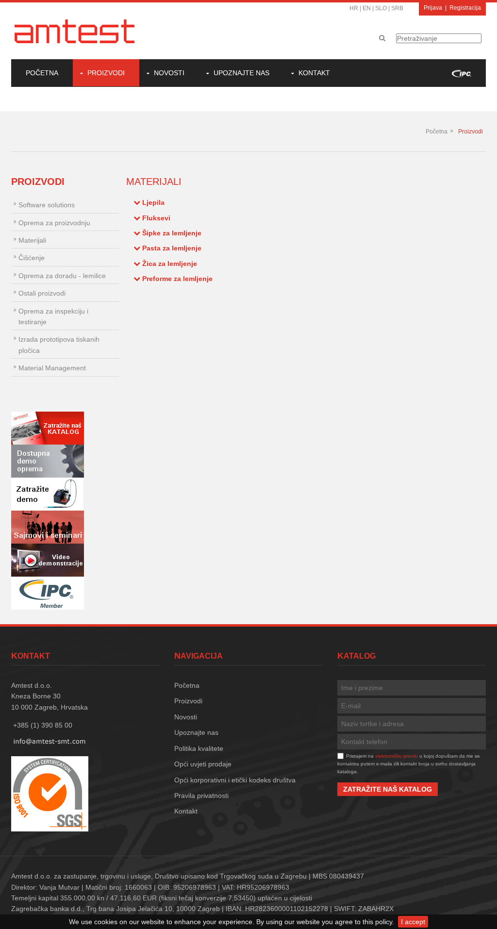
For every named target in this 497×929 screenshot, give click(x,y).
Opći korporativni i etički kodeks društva (235, 780)
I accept (413, 922)
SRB (397, 8)
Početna (42, 73)
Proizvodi (106, 73)
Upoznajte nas (241, 73)
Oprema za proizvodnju (54, 223)
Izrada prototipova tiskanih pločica (58, 344)
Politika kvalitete (198, 748)
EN (367, 8)
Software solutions (46, 205)
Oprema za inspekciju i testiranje (53, 316)
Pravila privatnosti (201, 795)
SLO (381, 8)
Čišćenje (31, 258)
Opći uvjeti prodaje (203, 764)
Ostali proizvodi (42, 293)
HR (353, 8)
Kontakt (314, 73)
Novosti (169, 73)
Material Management (52, 368)
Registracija (465, 7)
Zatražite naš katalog (387, 789)
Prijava (433, 7)
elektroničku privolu (396, 756)
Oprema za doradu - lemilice (62, 276)
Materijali (32, 240)
